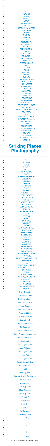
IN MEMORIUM (26, 86)
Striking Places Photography (25, 148)
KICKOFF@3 (26, 91)
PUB (26, 114)
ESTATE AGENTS (26, 58)
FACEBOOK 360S (26, 63)
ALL (26, 12)
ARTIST (26, 21)
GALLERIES (26, 75)
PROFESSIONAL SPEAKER (26, 110)
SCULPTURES (26, 126)
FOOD (26, 70)
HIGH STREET (26, 84)
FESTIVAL (26, 68)
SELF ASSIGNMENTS (26, 128)
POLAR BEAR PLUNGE (26, 105)
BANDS (26, 26)
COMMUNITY (26, 44)
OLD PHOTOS (26, 100)
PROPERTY (26, 112)
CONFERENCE (26, 47)
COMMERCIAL (26, 42)
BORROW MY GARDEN (26, 28)
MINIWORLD (26, 96)
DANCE (26, 51)
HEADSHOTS (26, 82)
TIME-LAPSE (26, 135)
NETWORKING (26, 98)
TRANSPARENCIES (26, 138)
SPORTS (26, 133)
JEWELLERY (26, 89)
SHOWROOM (26, 131)
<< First (26, 418)
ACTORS (26, 14)
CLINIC (26, 40)
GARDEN (26, 77)
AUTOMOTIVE (26, 23)
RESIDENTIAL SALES (26, 119)
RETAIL (26, 124)
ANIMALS (26, 19)
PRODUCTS (26, 107)
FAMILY (26, 65)
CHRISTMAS (26, 37)
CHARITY (26, 35)
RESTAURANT (26, 121)
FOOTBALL (26, 72)
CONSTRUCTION (26, 49)
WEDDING (26, 140)
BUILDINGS (26, 30)
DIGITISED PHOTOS (26, 54)
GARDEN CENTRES (26, 79)
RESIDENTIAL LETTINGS (26, 117)
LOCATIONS (26, 93)
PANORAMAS (26, 103)
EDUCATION (26, 56)
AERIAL (26, 16)
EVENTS (26, 61)
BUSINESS (26, 33)
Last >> (26, 436)
